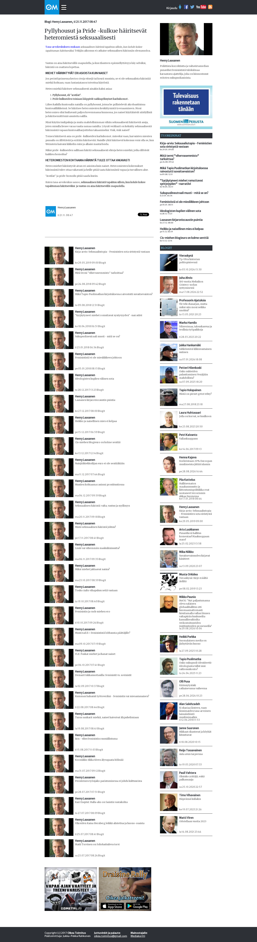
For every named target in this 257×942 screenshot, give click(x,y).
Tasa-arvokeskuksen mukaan (62, 46)
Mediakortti (138, 936)
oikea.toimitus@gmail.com (110, 936)
